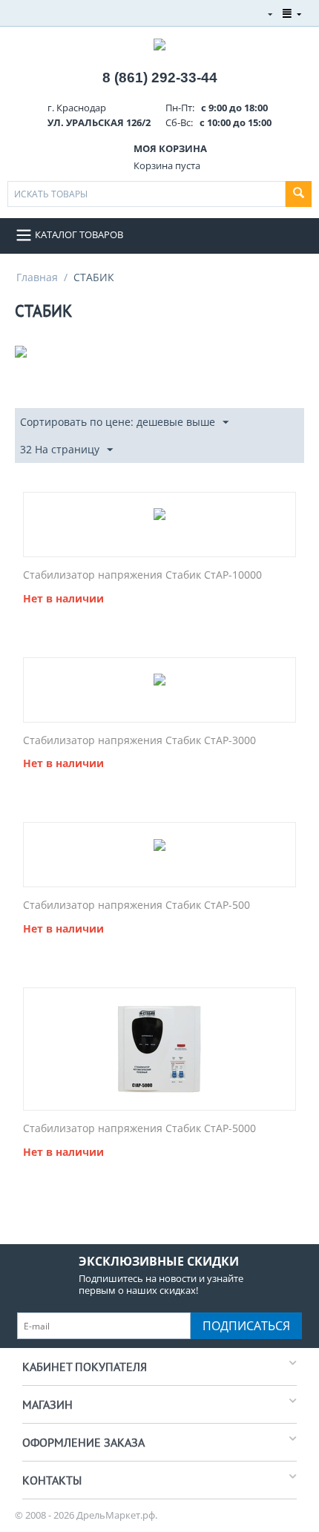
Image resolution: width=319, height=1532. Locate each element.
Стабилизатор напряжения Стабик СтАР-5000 (139, 1128)
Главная (37, 277)
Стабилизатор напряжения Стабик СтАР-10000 (142, 575)
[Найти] (299, 194)
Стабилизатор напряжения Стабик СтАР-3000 (139, 740)
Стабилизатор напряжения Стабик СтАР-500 (136, 905)
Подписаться (246, 1326)
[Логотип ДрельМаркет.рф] (159, 43)
